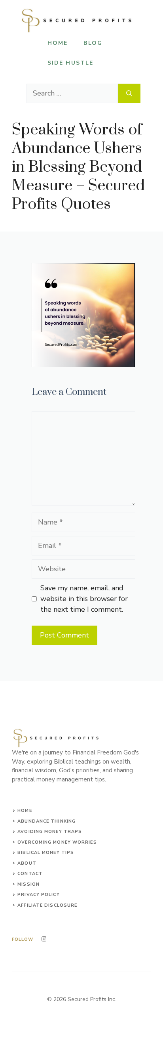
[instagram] (44, 939)
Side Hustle (70, 63)
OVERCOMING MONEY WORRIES (57, 842)
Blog (92, 43)
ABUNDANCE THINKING (46, 821)
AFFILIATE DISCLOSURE (47, 905)
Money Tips (58, 853)
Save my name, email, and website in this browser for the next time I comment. (84, 598)
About (26, 863)
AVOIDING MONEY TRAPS (49, 832)
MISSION (28, 884)
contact (30, 874)
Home (57, 43)
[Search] (129, 93)
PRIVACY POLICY (38, 895)
